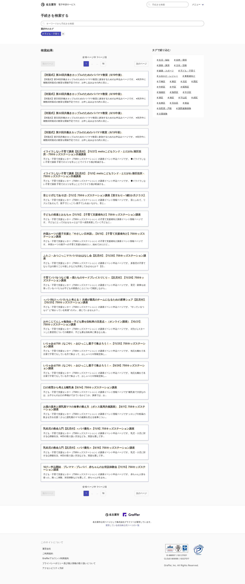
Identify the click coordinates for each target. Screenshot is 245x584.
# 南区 (171, 97)
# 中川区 (187, 92)
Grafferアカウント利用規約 (55, 558)
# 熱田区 (174, 92)
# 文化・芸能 (180, 65)
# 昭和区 (185, 86)
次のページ (141, 63)
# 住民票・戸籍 (164, 108)
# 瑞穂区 (161, 92)
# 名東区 (161, 103)
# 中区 (173, 86)
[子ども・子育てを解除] (63, 34)
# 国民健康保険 (183, 108)
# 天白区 (174, 103)
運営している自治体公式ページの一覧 (122, 525)
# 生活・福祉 (163, 60)
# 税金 (186, 103)
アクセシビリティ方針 (53, 568)
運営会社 (46, 548)
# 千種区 (161, 81)
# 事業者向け (189, 76)
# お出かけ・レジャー (167, 76)
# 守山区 (183, 97)
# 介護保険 (162, 113)
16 (103, 63)
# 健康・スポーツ (165, 70)
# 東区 (173, 81)
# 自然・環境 (180, 60)
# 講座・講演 (163, 65)
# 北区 (184, 81)
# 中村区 (161, 86)
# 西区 (194, 81)
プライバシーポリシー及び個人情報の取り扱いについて (69, 563)
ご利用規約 (47, 553)
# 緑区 (194, 97)
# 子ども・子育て (186, 70)
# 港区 (160, 97)
